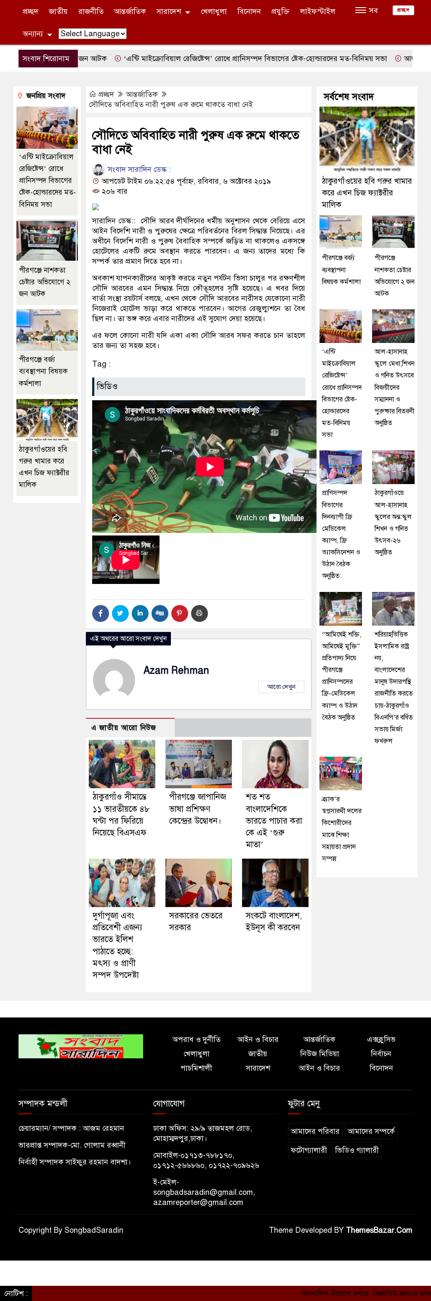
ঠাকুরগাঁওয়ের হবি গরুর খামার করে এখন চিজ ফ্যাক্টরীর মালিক (367, 192)
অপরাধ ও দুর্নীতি (197, 1039)
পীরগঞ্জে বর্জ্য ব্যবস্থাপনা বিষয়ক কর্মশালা (43, 371)
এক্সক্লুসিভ (381, 1039)
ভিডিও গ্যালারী (357, 1150)
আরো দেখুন (281, 687)
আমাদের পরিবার (315, 1131)
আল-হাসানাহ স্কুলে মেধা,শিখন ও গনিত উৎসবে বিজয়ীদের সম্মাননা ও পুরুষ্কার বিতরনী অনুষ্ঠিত (395, 387)
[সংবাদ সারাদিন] (81, 1045)
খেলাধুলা (214, 11)
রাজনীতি (91, 11)
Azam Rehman (176, 670)
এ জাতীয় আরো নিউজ (123, 727)
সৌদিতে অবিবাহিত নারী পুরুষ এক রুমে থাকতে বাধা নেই (171, 104)
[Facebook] (100, 613)
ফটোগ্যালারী (309, 1150)
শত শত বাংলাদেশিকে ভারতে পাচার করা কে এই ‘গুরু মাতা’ (274, 821)
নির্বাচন (381, 1053)
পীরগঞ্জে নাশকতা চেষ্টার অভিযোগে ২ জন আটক (44, 282)
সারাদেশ (169, 11)
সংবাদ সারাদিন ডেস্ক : (138, 169)
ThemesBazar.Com (379, 1230)
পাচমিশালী (196, 1068)
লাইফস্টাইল (317, 11)
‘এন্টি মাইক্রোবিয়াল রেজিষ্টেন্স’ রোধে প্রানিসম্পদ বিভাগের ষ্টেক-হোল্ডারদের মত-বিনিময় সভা (221, 58)
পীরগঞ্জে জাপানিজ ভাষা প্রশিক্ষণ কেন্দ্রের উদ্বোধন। (197, 809)
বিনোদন (249, 11)
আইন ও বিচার (258, 1039)
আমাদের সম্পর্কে (371, 1131)
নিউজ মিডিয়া (319, 1053)
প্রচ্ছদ (30, 11)
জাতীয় (58, 11)
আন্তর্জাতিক (130, 11)
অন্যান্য (33, 33)
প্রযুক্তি (280, 11)
